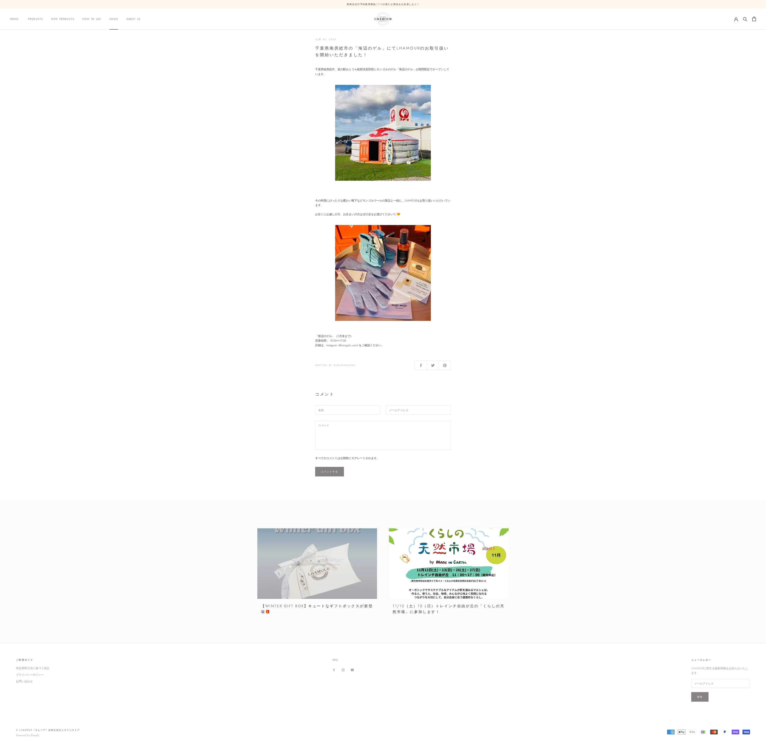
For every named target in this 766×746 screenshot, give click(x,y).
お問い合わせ (24, 681)
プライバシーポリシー (30, 675)
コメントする (329, 471)
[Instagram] (343, 669)
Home (15, 19)
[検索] (745, 19)
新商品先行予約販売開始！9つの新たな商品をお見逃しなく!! (383, 4)
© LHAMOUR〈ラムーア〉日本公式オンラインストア (48, 730)
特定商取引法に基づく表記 (32, 668)
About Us (135, 19)
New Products (62, 19)
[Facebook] (334, 669)
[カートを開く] (754, 19)
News (114, 19)
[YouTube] (352, 669)
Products (35, 19)
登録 (700, 697)
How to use (92, 19)
